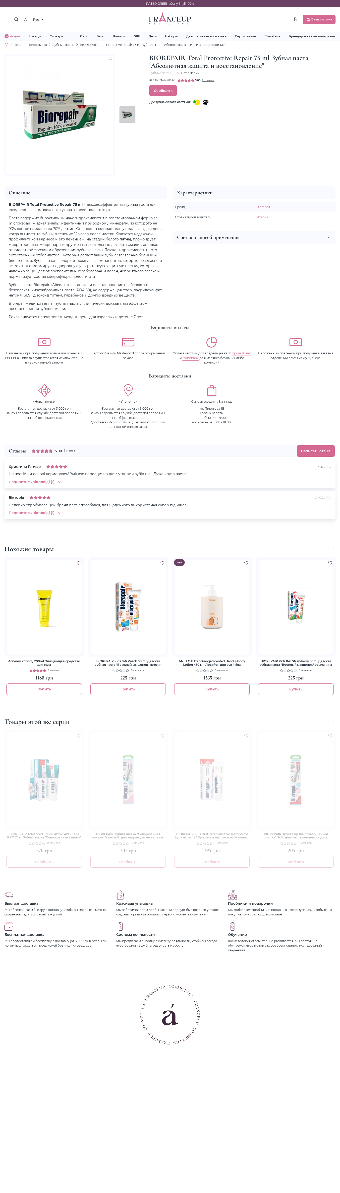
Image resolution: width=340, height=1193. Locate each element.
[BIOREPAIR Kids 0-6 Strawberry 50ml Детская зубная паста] (296, 607)
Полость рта (37, 45)
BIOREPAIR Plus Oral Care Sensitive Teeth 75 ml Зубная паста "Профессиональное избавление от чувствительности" (212, 835)
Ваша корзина (321, 19)
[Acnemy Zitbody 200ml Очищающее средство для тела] (44, 607)
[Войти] (295, 19)
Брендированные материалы (312, 36)
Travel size (272, 36)
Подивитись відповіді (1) (32, 482)
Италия (262, 217)
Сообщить (163, 90)
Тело (100, 36)
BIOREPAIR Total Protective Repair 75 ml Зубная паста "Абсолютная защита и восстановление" (153, 45)
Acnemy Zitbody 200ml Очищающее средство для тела (44, 663)
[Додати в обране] (78, 563)
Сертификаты (246, 36)
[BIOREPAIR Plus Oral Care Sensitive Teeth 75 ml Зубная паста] (212, 779)
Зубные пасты (63, 45)
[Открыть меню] (6, 19)
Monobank (190, 358)
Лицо (84, 36)
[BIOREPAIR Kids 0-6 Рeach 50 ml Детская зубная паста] (128, 607)
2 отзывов (208, 80)
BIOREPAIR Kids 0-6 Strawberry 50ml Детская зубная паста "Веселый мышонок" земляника (296, 663)
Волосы (119, 36)
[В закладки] (111, 59)
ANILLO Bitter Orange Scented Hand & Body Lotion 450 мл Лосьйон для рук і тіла (212, 663)
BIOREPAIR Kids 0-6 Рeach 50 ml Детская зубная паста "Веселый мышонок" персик (128, 663)
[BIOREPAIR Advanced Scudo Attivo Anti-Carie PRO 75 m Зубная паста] (44, 779)
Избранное (25, 19)
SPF (137, 36)
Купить (44, 689)
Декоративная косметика (206, 36)
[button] (333, 548)
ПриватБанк (241, 353)
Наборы (171, 36)
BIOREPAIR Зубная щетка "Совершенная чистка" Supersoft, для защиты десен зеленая (128, 835)
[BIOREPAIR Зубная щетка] (128, 779)
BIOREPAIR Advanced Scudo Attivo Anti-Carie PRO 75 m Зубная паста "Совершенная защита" (44, 835)
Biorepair (263, 207)
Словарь (56, 36)
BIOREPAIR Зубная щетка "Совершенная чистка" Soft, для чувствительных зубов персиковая (296, 835)
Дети (153, 36)
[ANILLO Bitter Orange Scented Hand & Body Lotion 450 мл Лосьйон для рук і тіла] (212, 607)
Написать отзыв (316, 450)
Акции (15, 36)
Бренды (34, 36)
